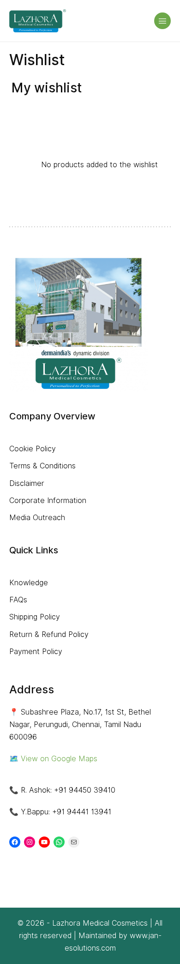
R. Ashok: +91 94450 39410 (68, 790)
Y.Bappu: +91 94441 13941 (66, 811)
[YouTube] (44, 842)
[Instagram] (29, 842)
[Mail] (73, 842)
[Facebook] (14, 842)
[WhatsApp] (59, 842)
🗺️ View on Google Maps (53, 758)
